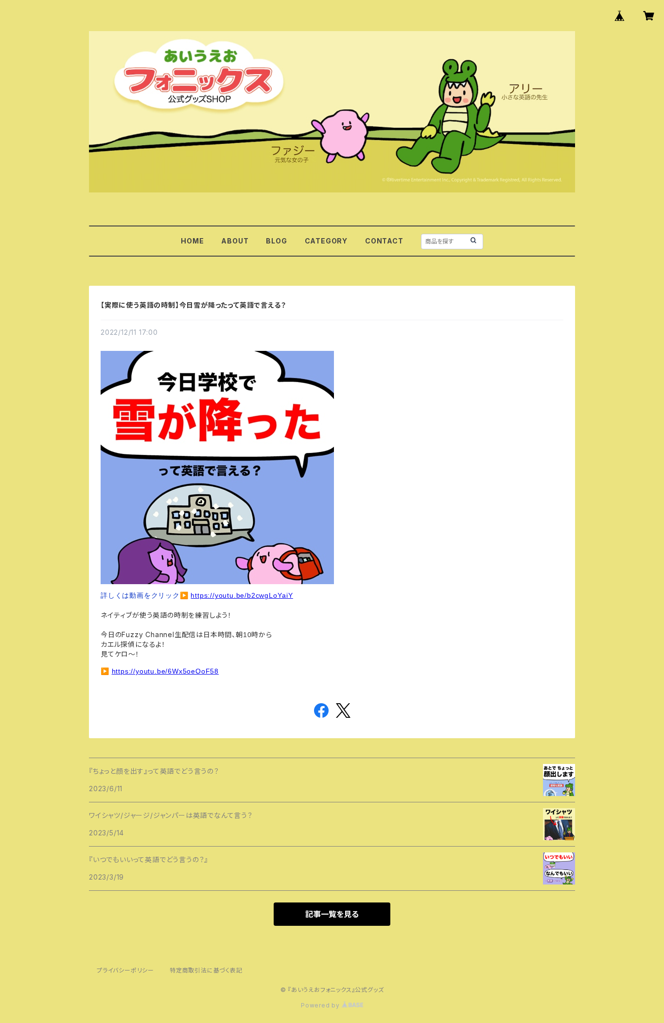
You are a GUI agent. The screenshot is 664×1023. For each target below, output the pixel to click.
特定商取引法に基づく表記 (206, 970)
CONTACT (384, 241)
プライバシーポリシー (125, 970)
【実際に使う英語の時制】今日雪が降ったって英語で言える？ (193, 305)
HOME (192, 241)
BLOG (276, 241)
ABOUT (234, 241)
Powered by (321, 1005)
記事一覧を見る (332, 914)
